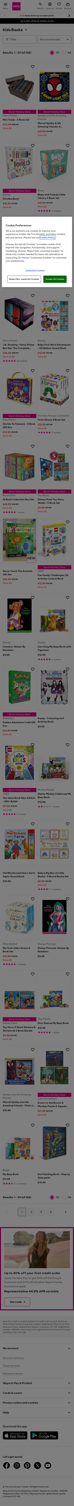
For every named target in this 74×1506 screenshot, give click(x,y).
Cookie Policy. (47, 237)
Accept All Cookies (55, 279)
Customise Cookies (35, 270)
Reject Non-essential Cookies (24, 279)
